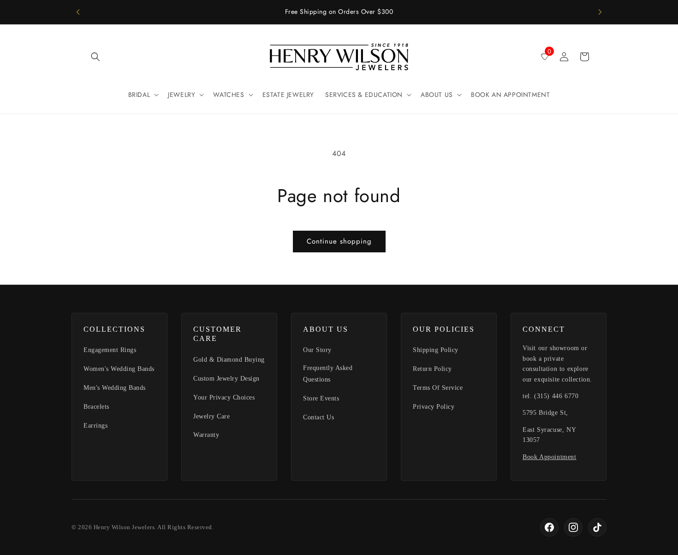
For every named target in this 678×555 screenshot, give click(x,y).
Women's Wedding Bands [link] (119, 368)
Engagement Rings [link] (109, 349)
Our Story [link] (317, 349)
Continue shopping (339, 241)
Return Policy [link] (432, 368)
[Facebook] (549, 527)
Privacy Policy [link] (433, 406)
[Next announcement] (600, 12)
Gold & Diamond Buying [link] (229, 359)
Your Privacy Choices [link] (224, 397)
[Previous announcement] (78, 12)
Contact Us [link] (318, 417)
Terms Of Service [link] (438, 387)
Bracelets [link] (96, 406)
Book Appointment (550, 457)
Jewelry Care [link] (211, 416)
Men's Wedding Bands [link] (114, 387)
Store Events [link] (321, 398)
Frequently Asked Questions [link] (327, 373)
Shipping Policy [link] (435, 349)
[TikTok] (597, 527)
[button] (95, 57)
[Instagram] (573, 527)
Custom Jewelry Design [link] (226, 378)
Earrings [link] (95, 425)
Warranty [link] (206, 434)
